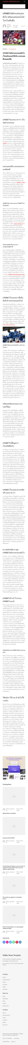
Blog (4, 996)
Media (4, 987)
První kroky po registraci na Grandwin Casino (12, 897)
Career (4, 982)
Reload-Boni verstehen (9, 813)
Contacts (5, 984)
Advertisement (6, 979)
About (4, 977)
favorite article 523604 (9, 838)
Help (4, 1001)
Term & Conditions (7, 1038)
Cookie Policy (6, 1041)
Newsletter (5, 998)
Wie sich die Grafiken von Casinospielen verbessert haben (13, 927)
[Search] (23, 6)
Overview (5, 989)
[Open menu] (24, 1)
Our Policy (16, 1038)
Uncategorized (12, 49)
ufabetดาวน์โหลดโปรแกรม (11, 1)
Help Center (6, 1006)
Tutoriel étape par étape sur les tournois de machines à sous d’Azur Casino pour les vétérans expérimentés (14, 867)
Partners (13, 1041)
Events (4, 1003)
